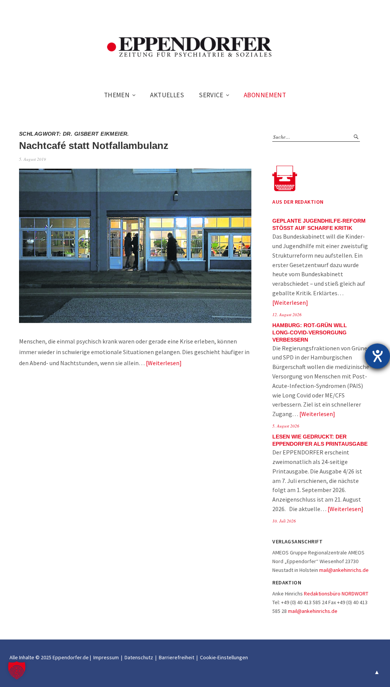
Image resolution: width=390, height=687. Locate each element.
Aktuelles (167, 95)
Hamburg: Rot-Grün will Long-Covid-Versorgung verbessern (309, 333)
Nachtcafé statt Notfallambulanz (93, 145)
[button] (17, 670)
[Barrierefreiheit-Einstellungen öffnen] (377, 356)
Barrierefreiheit (176, 657)
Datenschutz (139, 657)
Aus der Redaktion (297, 201)
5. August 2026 (285, 426)
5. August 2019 (32, 159)
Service (211, 95)
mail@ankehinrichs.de (344, 570)
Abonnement (265, 95)
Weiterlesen (163, 363)
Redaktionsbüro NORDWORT (336, 593)
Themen (117, 95)
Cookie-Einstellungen (224, 657)
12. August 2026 (287, 314)
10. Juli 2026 (284, 521)
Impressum (106, 657)
